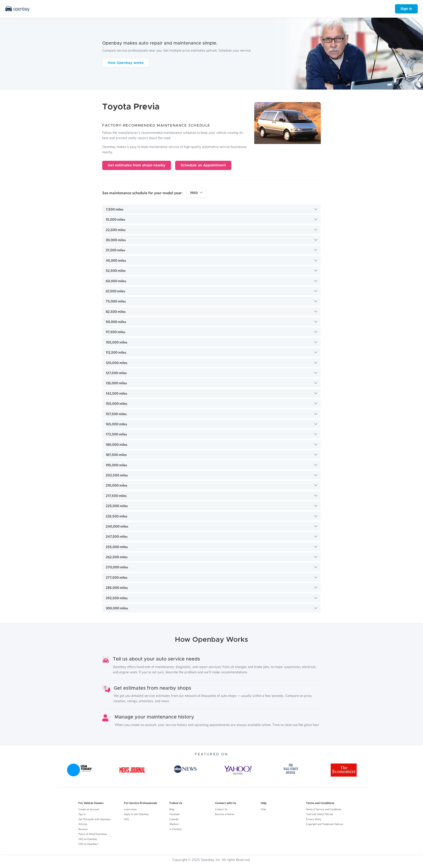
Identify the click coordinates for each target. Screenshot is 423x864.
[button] (211, 209)
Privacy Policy (313, 819)
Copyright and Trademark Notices (324, 824)
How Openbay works (126, 63)
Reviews (83, 829)
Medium (174, 824)
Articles (82, 824)
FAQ (126, 819)
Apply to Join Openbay (136, 814)
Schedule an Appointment (203, 165)
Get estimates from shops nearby (136, 165)
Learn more (130, 809)
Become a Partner (225, 814)
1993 (194, 193)
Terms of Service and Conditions (323, 809)
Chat (263, 809)
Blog (171, 809)
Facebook (174, 814)
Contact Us (221, 809)
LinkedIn (174, 819)
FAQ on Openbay (87, 839)
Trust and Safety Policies (319, 814)
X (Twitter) (175, 829)
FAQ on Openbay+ (88, 843)
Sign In (406, 9)
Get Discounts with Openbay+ (94, 819)
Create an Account (88, 809)
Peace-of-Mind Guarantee (92, 833)
